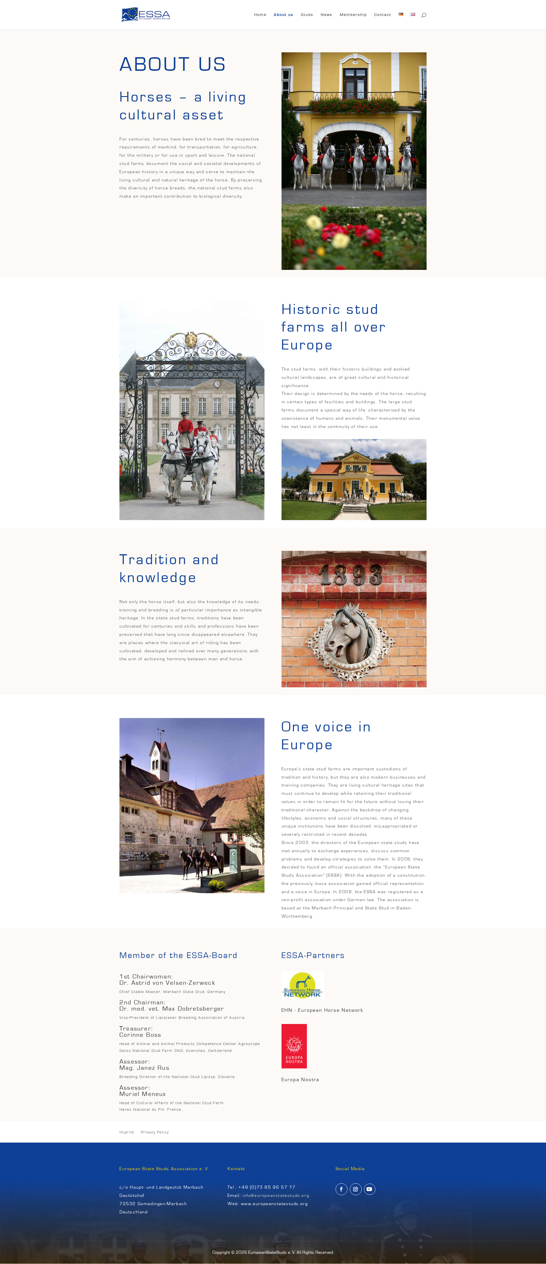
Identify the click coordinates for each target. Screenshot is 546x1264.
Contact (382, 15)
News (326, 15)
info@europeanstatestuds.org (276, 1195)
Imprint (127, 1132)
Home (260, 15)
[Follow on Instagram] (356, 1189)
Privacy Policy (155, 1132)
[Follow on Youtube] (369, 1189)
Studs (307, 15)
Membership (353, 15)
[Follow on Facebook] (342, 1189)
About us (283, 15)
